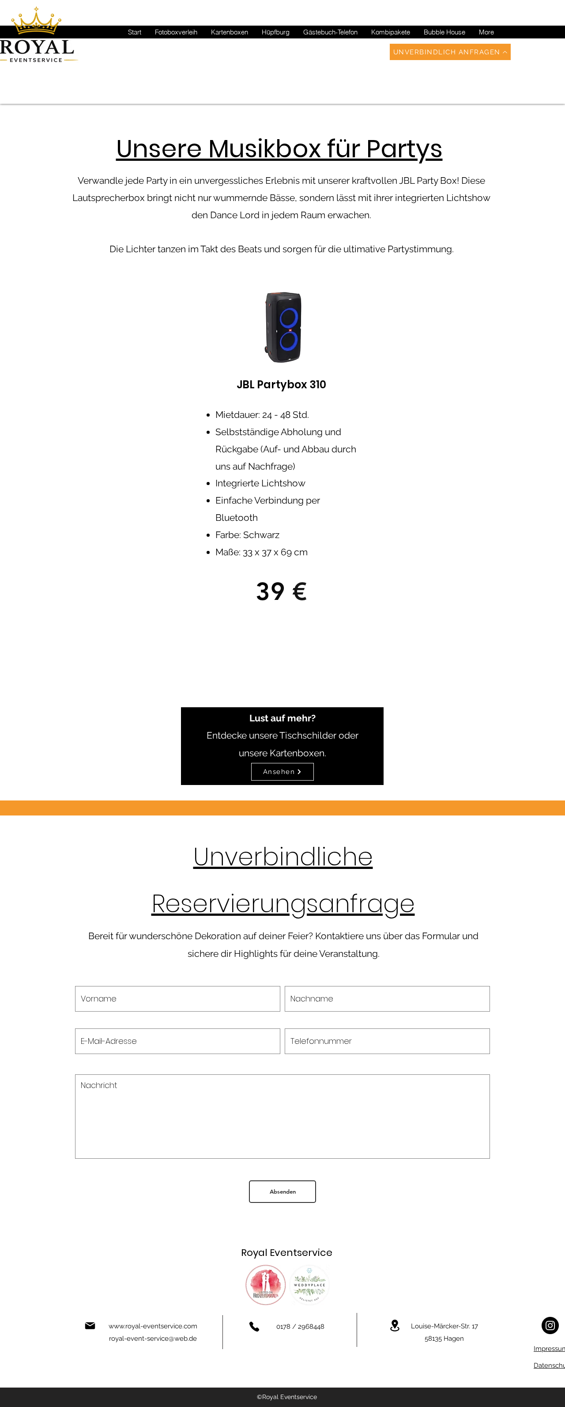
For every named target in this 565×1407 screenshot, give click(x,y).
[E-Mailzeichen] (90, 1325)
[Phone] (254, 1326)
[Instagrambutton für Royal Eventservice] (550, 1325)
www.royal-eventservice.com (153, 1326)
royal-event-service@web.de (153, 1339)
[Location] (394, 1325)
